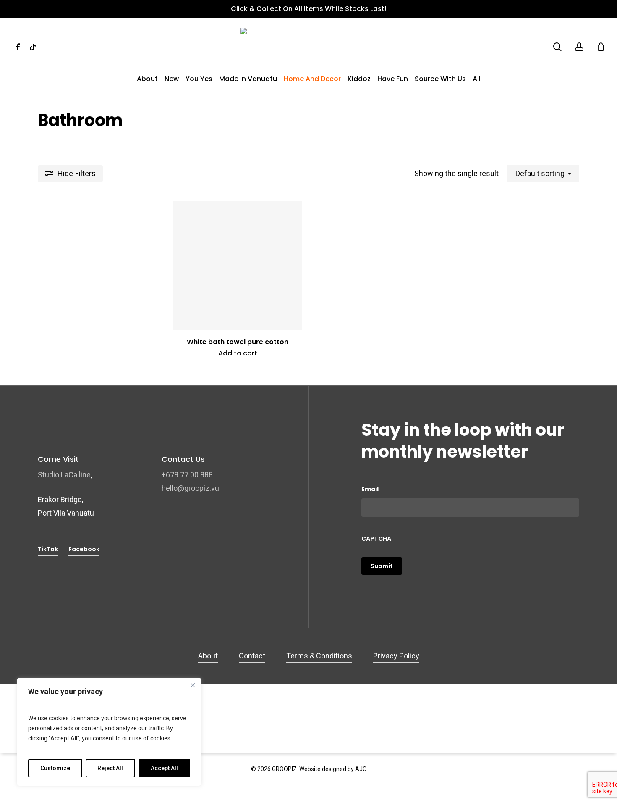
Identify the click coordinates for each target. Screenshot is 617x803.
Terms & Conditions (319, 655)
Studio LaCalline (64, 474)
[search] (557, 46)
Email (370, 489)
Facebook (83, 549)
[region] (109, 732)
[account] (579, 46)
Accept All (164, 768)
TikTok (48, 549)
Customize (55, 768)
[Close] (193, 685)
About (208, 655)
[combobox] (543, 173)
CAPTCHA (376, 538)
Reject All (110, 768)
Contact (252, 655)
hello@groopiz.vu (190, 488)
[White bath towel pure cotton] (238, 265)
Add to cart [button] (237, 353)
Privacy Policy (396, 655)
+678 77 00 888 (187, 474)
